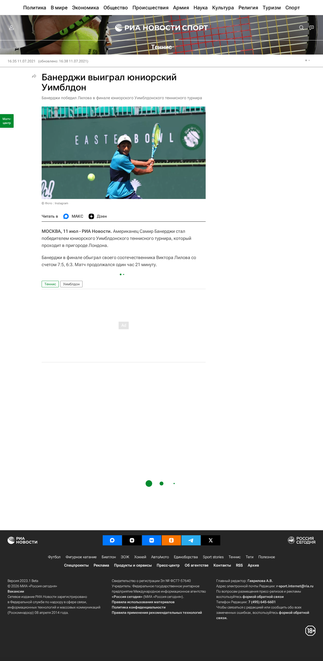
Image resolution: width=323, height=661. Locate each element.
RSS (239, 565)
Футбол (54, 557)
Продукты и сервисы (133, 565)
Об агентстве (196, 565)
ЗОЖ (125, 557)
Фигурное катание (81, 557)
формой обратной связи (263, 597)
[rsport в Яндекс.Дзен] (132, 540)
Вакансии (16, 591)
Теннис (50, 284)
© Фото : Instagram (55, 203)
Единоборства (186, 557)
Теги (249, 557)
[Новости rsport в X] (210, 540)
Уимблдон (71, 284)
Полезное (266, 557)
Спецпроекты (76, 565)
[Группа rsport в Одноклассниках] (171, 540)
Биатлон (109, 557)
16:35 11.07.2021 (22, 61)
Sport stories (213, 557)
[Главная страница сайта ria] (144, 27)
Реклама (101, 565)
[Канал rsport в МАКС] (112, 540)
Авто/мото (160, 557)
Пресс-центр (168, 565)
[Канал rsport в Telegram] (191, 540)
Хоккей (140, 557)
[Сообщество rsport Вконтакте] (151, 540)
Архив (253, 565)
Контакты (222, 565)
